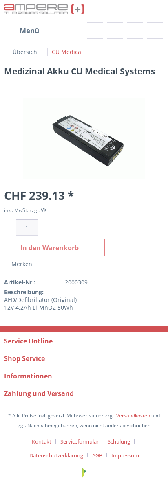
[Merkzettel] (115, 30)
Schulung (119, 441)
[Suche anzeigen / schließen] (95, 30)
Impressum (125, 455)
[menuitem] (21, 30)
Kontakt (41, 441)
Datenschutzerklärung (56, 455)
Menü (29, 30)
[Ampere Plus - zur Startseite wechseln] (44, 11)
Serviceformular (79, 441)
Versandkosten (133, 415)
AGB (97, 455)
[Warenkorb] (155, 30)
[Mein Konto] (135, 30)
